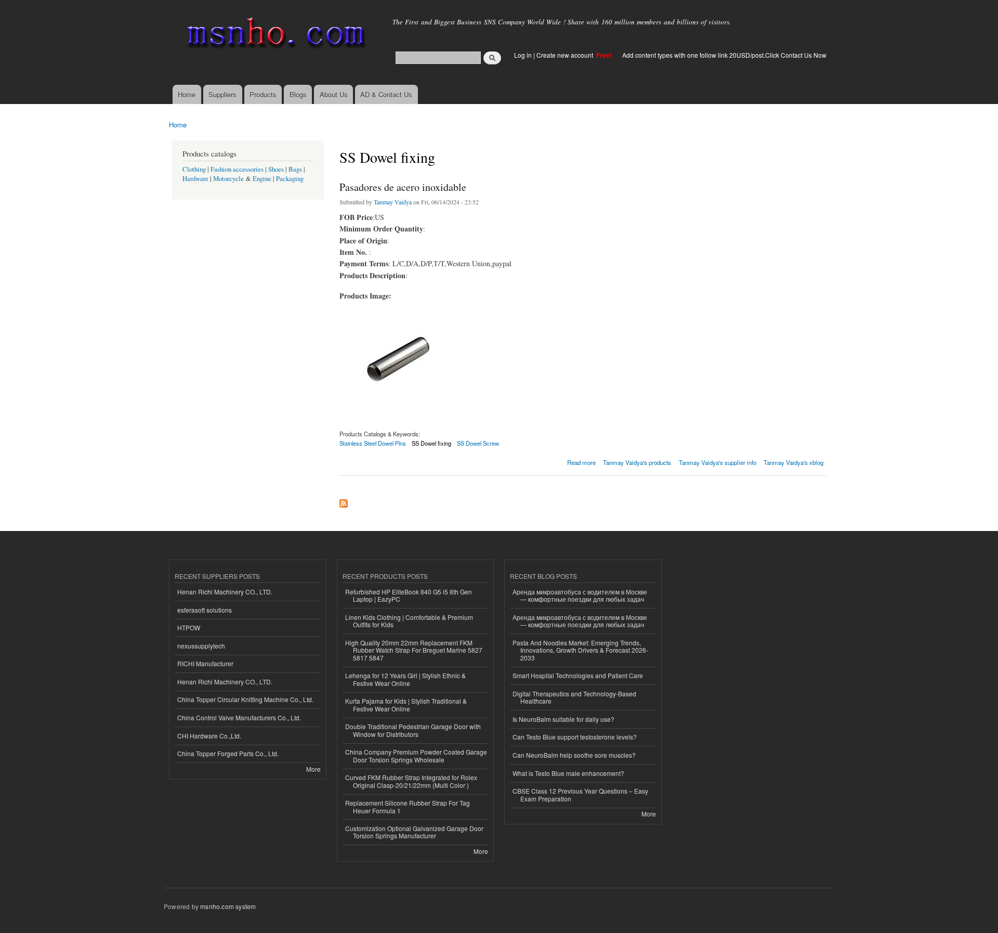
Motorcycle (228, 178)
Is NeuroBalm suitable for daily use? (563, 719)
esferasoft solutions (204, 609)
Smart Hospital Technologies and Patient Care (578, 675)
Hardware (195, 178)
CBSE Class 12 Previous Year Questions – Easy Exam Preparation (580, 794)
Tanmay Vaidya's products (637, 462)
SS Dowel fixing (431, 443)
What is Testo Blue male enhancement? (568, 773)
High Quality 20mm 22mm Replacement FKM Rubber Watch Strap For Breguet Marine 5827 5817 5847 (413, 650)
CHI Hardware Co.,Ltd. (209, 735)
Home (186, 94)
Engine (262, 178)
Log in (523, 54)
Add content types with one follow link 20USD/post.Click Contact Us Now (724, 54)
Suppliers (222, 94)
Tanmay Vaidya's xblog (793, 462)
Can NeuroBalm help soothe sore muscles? (574, 754)
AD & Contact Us (386, 94)
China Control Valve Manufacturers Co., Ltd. (239, 717)
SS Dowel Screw (478, 443)
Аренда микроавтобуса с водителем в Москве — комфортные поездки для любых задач (580, 595)
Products (263, 94)
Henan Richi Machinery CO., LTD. (224, 591)
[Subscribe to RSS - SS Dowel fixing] (343, 500)
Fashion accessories (237, 169)
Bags (295, 169)
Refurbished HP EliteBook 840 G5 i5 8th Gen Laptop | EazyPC (408, 595)
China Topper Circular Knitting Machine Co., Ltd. (245, 699)
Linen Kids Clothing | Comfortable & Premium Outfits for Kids (409, 621)
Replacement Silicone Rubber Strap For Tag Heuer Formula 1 (407, 806)
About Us (334, 94)
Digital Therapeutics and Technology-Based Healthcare (574, 697)
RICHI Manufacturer (205, 663)
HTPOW (188, 627)
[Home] (274, 35)
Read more (581, 461)
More (313, 768)
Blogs (298, 94)
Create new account (565, 54)
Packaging (290, 178)
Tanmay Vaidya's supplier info (717, 462)
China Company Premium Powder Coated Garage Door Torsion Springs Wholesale (416, 755)
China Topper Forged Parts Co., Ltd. (228, 753)
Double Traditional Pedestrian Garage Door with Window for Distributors (413, 730)
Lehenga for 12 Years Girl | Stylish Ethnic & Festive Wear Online (405, 679)
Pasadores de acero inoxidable (402, 187)
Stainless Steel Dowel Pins (372, 443)
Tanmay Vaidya (393, 202)
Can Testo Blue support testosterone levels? (575, 736)
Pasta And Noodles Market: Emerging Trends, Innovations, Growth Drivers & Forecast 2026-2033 (580, 650)
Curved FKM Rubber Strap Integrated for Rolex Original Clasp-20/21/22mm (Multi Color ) (411, 781)
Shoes (276, 169)
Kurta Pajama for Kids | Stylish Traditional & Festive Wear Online (406, 704)
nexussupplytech (201, 645)
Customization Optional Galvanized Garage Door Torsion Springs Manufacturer (414, 832)
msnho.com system (228, 906)
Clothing (194, 169)
